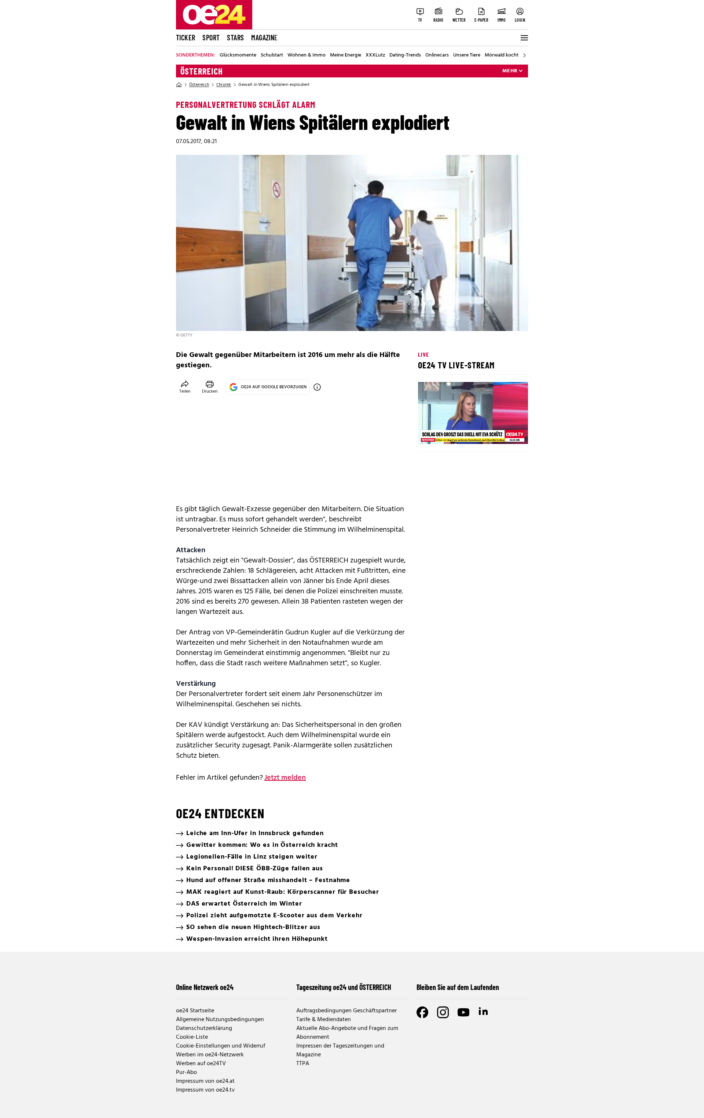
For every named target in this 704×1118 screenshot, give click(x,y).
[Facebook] (422, 1012)
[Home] (179, 85)
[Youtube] (463, 1012)
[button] (430, 432)
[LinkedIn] (484, 1012)
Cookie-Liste (192, 1037)
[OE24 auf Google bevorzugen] (317, 387)
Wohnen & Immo (306, 55)
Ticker (185, 37)
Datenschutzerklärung (204, 1028)
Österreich (201, 71)
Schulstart (272, 55)
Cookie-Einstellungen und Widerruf (220, 1046)
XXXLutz (375, 55)
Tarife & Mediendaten (323, 1019)
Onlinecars (437, 55)
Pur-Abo (186, 1072)
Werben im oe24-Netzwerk (210, 1055)
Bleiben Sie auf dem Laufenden (458, 987)
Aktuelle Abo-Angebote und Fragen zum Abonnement (347, 1033)
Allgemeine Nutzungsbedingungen (220, 1019)
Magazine (264, 37)
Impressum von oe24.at (205, 1081)
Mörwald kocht (501, 55)
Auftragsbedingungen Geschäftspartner (346, 1011)
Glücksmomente (238, 55)
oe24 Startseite (195, 1011)
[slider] (454, 432)
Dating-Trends (405, 55)
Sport (211, 37)
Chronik (223, 85)
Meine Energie (345, 55)
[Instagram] (443, 1012)
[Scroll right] (524, 55)
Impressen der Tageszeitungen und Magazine (340, 1050)
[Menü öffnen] (523, 38)
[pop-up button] (504, 432)
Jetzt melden (285, 778)
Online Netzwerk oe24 (205, 987)
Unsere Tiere (466, 55)
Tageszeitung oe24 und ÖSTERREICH (343, 987)
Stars (235, 37)
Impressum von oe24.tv (205, 1090)
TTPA (302, 1063)
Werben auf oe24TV (201, 1063)
